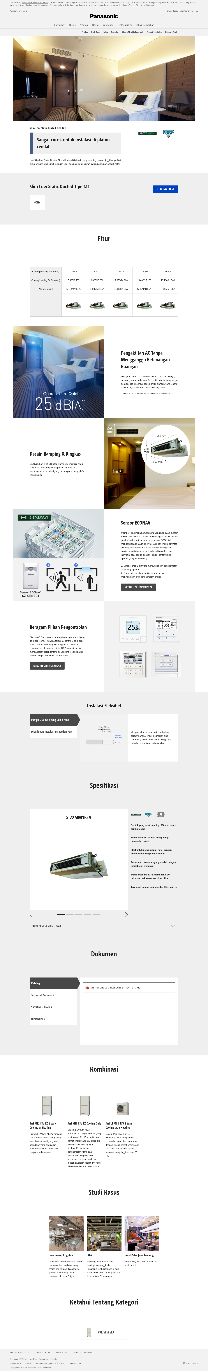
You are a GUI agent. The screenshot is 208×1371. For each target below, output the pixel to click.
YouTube (33, 1359)
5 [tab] (96, 914)
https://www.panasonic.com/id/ (35, 2)
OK (137, 5)
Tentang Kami (15, 1363)
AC (49, 1352)
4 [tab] (87, 914)
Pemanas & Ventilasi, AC (20, 1352)
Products (39, 1352)
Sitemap (28, 1363)
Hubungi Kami (75, 1363)
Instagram (43, 1359)
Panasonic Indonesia (18, 11)
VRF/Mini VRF (61, 1352)
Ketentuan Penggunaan (46, 1363)
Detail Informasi (147, 5)
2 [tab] (70, 914)
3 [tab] (78, 914)
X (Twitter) (23, 1359)
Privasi (62, 1363)
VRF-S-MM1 (88, 1352)
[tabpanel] (79, 859)
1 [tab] (61, 914)
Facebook (14, 1359)
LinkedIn (53, 1359)
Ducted (75, 1352)
